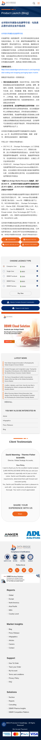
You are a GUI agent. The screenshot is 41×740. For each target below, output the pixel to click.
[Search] (35, 3)
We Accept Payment (20, 729)
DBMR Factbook (12, 276)
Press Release (14, 633)
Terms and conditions (16, 674)
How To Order (14, 663)
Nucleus (12, 697)
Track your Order (15, 667)
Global (11, 595)
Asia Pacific (13, 606)
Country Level (14, 614)
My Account (13, 671)
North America (14, 603)
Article (5, 416)
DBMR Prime (11, 281)
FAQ (10, 682)
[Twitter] (17, 570)
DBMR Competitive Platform (19, 712)
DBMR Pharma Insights (17, 708)
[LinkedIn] (10, 570)
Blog (4, 429)
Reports (11, 701)
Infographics (7, 420)
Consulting (12, 705)
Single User (10, 271)
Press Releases (8, 425)
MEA (10, 610)
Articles (11, 640)
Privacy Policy (14, 678)
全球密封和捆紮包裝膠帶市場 (12, 33)
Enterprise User (12, 266)
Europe (11, 599)
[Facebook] (24, 570)
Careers (12, 644)
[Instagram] (31, 570)
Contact (11, 648)
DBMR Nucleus (11, 286)
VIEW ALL (8, 402)
